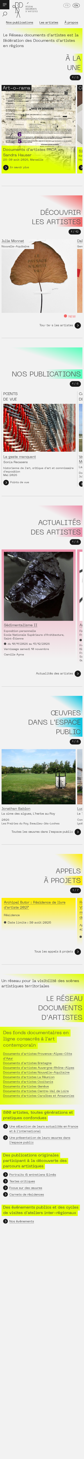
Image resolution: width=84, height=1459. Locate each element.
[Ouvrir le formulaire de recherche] (4, 14)
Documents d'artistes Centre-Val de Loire (36, 1091)
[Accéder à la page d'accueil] (25, 10)
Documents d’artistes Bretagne (27, 1063)
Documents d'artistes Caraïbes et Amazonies (38, 1096)
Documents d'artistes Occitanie (28, 1082)
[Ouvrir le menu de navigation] (4, 4)
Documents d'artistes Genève (26, 1086)
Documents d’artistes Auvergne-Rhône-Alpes (38, 1068)
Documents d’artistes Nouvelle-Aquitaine (36, 1072)
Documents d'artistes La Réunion (29, 1077)
